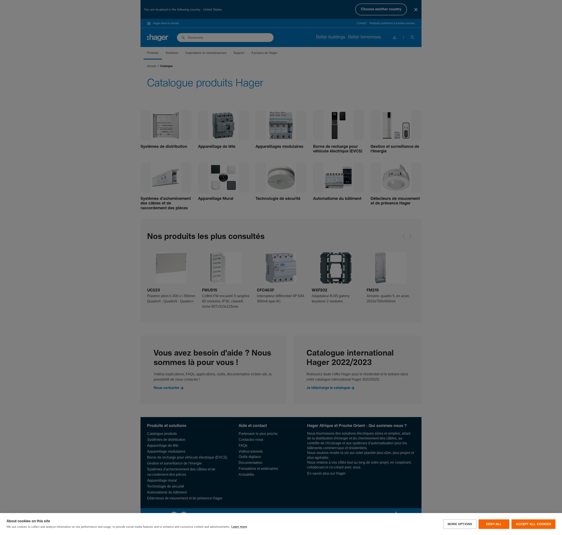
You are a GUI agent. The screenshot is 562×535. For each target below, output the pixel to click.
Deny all (494, 524)
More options (460, 524)
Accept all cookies (533, 524)
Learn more (239, 527)
